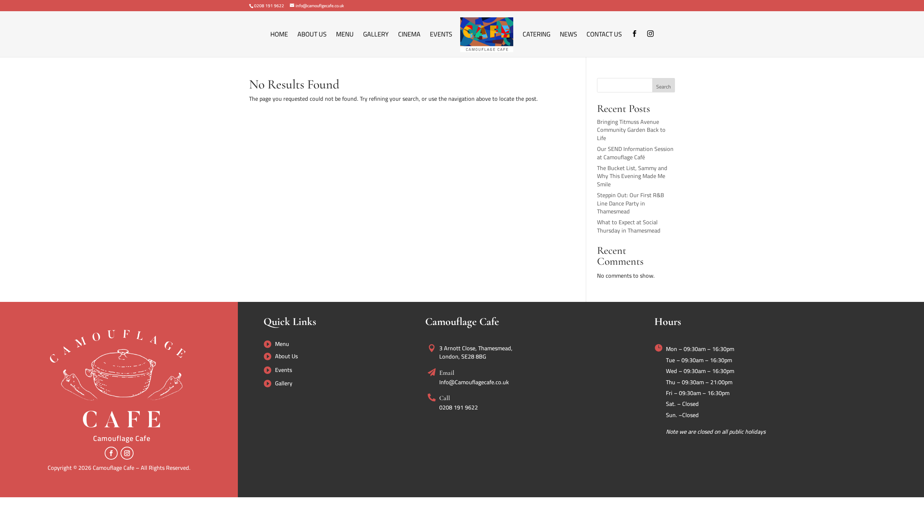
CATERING (536, 36)
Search (663, 86)
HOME (279, 36)
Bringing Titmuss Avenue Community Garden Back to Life (631, 129)
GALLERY (376, 36)
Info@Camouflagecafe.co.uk (474, 382)
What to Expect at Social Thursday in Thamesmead (629, 226)
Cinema (409, 36)
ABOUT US (312, 36)
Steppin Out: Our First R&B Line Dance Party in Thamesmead (630, 203)
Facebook (634, 44)
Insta (650, 44)
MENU (345, 36)
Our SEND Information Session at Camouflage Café (635, 152)
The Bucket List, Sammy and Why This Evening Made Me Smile (632, 176)
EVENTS (441, 36)
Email (446, 373)
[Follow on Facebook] (111, 453)
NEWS (568, 36)
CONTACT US (604, 36)
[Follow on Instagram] (127, 453)
